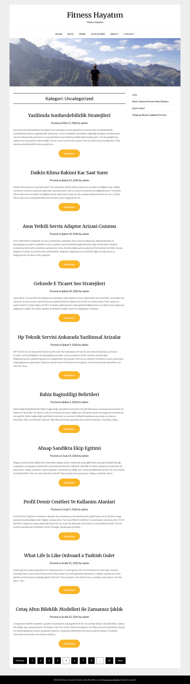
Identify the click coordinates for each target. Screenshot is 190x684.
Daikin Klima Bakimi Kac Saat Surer (69, 172)
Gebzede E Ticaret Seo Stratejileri (69, 283)
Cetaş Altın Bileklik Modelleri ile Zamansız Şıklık (69, 609)
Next (120, 660)
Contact (129, 34)
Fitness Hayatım (95, 15)
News (82, 34)
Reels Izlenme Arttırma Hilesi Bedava (150, 101)
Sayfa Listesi (138, 108)
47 (109, 660)
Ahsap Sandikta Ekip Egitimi (69, 448)
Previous (20, 660)
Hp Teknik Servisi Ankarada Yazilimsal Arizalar (69, 337)
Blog (71, 34)
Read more (69, 153)
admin (84, 123)
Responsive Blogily (111, 680)
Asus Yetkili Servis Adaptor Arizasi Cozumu (69, 226)
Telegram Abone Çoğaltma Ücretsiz (149, 115)
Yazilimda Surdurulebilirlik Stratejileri (69, 115)
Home (58, 34)
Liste (134, 94)
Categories (98, 34)
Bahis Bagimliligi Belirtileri (69, 394)
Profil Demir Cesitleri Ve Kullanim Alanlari (69, 502)
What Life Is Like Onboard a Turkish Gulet (69, 555)
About (114, 34)
